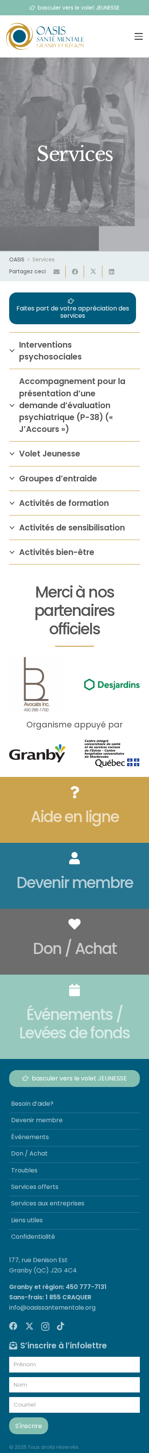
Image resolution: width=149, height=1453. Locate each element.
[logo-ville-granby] (37, 753)
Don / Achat (29, 1153)
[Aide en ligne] (74, 810)
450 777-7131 (86, 1286)
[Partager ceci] (75, 272)
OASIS (16, 259)
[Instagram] (45, 1326)
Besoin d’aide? (32, 1103)
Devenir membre (37, 1120)
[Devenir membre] (74, 876)
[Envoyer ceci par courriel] (56, 272)
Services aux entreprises (47, 1203)
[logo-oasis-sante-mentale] (45, 36)
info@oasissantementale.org (52, 1307)
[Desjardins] (112, 684)
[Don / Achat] (74, 942)
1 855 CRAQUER (68, 1297)
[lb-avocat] (37, 684)
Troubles (24, 1170)
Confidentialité (33, 1236)
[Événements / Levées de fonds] (74, 1017)
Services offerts (34, 1186)
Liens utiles (27, 1220)
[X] (29, 1326)
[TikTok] (60, 1326)
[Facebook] (13, 1326)
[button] (139, 36)
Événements (30, 1137)
